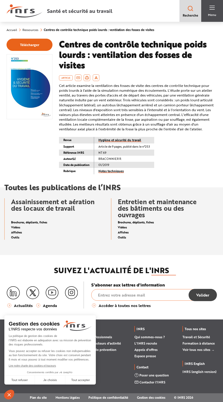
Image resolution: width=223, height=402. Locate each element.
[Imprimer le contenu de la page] (87, 78)
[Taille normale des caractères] (96, 77)
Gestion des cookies (151, 397)
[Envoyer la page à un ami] (78, 78)
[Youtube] (52, 293)
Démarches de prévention (96, 349)
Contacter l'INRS (152, 382)
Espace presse (145, 356)
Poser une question (154, 375)
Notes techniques (111, 171)
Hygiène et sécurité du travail (119, 140)
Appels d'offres (146, 349)
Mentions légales (68, 397)
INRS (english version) (199, 371)
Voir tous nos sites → (198, 349)
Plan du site (38, 397)
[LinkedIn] (13, 293)
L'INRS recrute (145, 343)
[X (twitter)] (32, 293)
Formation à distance (198, 343)
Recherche (190, 15)
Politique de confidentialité (108, 397)
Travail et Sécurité (196, 337)
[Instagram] (71, 293)
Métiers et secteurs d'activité (99, 343)
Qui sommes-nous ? (149, 337)
